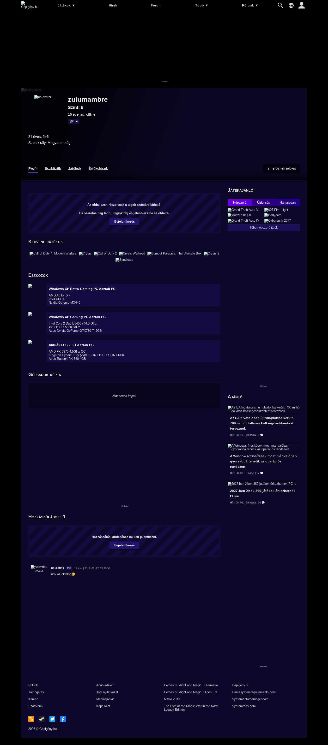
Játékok (66, 5)
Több (201, 5)
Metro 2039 (172, 699)
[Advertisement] (164, 50)
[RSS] (31, 719)
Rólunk (250, 5)
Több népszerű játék (263, 227)
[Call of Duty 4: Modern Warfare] (53, 253)
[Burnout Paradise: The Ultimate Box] (174, 253)
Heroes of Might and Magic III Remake (191, 685)
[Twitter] (52, 719)
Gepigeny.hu (240, 685)
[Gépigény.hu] (29, 7)
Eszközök (53, 168)
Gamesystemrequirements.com (254, 692)
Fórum (156, 5)
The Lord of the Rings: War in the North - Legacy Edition (192, 707)
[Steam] (42, 719)
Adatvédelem (105, 685)
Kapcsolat (103, 706)
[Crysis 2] (211, 253)
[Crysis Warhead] (132, 253)
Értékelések (98, 168)
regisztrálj (120, 213)
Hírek (113, 5)
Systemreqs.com (244, 706)
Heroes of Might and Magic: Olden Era (190, 692)
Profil (32, 168)
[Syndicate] (124, 260)
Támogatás (36, 692)
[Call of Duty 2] (105, 253)
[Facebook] (63, 719)
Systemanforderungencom (250, 699)
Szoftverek (35, 706)
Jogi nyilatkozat (107, 692)
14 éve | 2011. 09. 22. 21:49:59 (92, 568)
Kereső (33, 699)
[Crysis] (85, 253)
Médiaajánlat (105, 699)
